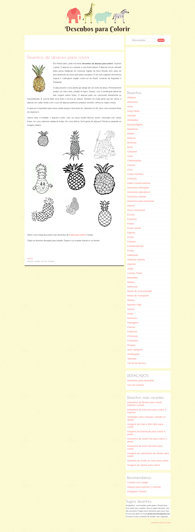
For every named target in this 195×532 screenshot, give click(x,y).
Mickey (131, 300)
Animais (131, 115)
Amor (130, 106)
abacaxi (30, 261)
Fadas (130, 223)
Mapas (130, 282)
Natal (130, 313)
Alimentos (132, 102)
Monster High (134, 304)
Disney (131, 205)
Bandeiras (132, 129)
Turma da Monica (136, 363)
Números (132, 318)
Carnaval (132, 151)
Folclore (131, 241)
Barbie (130, 133)
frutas (44, 261)
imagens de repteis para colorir (143, 465)
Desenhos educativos (138, 192)
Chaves (131, 165)
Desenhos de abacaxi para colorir (58, 57)
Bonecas (131, 142)
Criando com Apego (137, 482)
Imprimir (131, 264)
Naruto (130, 309)
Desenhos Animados (138, 187)
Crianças (132, 178)
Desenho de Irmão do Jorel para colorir (148, 460)
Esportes (132, 219)
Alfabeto (131, 97)
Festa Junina (134, 228)
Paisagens (132, 322)
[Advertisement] (74, 42)
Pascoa (131, 327)
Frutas (30, 258)
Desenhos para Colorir (97, 28)
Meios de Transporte (138, 295)
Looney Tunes (134, 273)
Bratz (130, 147)
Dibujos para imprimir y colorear (144, 487)
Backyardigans (135, 124)
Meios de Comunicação (139, 291)
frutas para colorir (77, 235)
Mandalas (132, 277)
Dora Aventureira (136, 210)
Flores (130, 237)
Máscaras (132, 286)
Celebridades (134, 160)
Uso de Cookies (135, 385)
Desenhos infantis (136, 196)
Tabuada (131, 358)
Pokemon (132, 331)
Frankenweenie (135, 246)
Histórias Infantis (136, 259)
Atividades (132, 120)
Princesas (132, 336)
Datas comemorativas (138, 183)
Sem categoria (135, 349)
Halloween (132, 255)
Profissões (132, 340)
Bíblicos (131, 138)
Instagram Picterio (136, 491)
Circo (130, 169)
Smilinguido (133, 354)
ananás (37, 261)
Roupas (131, 345)
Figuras (131, 232)
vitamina (51, 261)
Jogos (130, 268)
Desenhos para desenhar (140, 201)
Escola (130, 214)
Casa (130, 156)
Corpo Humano (135, 174)
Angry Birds (133, 111)
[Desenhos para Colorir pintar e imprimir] (97, 13)
